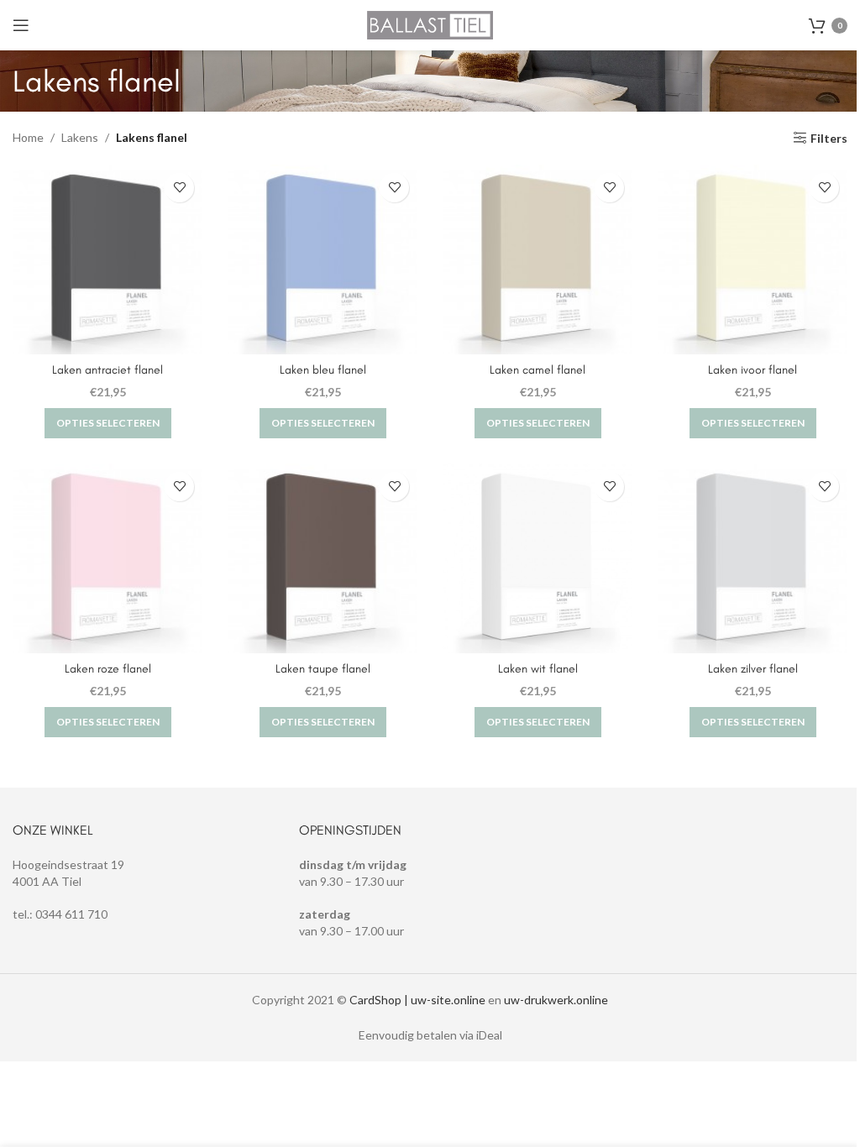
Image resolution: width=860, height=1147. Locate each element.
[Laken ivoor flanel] (752, 259)
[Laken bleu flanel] (322, 259)
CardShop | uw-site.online (417, 999)
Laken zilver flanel (753, 669)
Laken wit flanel (538, 669)
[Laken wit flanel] (537, 558)
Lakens (79, 137)
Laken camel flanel (537, 370)
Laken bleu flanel (323, 370)
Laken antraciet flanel (107, 370)
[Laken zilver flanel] (752, 558)
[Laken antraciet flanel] (107, 259)
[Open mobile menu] (21, 25)
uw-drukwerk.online (556, 999)
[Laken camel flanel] (537, 259)
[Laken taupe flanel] (322, 558)
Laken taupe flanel (322, 669)
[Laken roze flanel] (107, 558)
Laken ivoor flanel (752, 370)
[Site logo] (430, 24)
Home (28, 137)
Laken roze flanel (108, 669)
